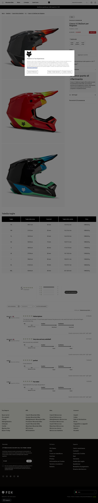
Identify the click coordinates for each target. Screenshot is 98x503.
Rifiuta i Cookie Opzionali (54, 71)
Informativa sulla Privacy (32, 67)
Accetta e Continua (67, 71)
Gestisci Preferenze (32, 71)
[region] (49, 63)
